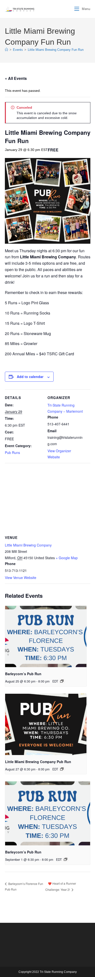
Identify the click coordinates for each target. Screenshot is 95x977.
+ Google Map (67, 557)
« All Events (16, 78)
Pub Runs (12, 452)
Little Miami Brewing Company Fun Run (56, 50)
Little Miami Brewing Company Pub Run (38, 761)
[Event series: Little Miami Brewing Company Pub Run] (62, 768)
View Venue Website (20, 577)
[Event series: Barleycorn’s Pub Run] (62, 681)
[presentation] (46, 636)
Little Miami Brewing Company (28, 545)
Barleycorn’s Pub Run (23, 673)
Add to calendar (30, 376)
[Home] (6, 50)
